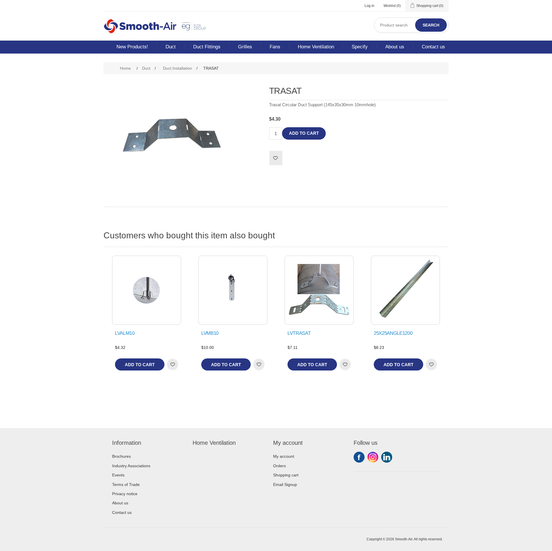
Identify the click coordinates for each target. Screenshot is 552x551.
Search (431, 25)
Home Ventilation (316, 47)
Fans (275, 47)
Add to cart (304, 133)
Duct (171, 47)
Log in (369, 6)
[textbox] (411, 25)
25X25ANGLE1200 (393, 333)
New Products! (132, 47)
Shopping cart (285, 475)
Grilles (245, 47)
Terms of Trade (126, 484)
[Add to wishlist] (172, 364)
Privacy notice (124, 493)
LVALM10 (125, 333)
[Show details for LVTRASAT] (319, 290)
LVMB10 (209, 333)
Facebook (359, 457)
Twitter (372, 457)
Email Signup (285, 484)
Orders (279, 465)
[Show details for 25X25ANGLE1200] (405, 290)
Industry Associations (131, 465)
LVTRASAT (299, 333)
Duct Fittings (207, 47)
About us (394, 47)
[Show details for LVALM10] (146, 290)
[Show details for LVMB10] (232, 290)
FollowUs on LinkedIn (386, 457)
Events (118, 475)
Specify (360, 47)
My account (283, 456)
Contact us (433, 47)
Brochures (121, 456)
